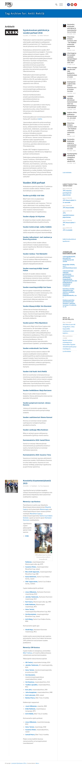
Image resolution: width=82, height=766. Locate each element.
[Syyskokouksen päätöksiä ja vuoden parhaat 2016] (11, 35)
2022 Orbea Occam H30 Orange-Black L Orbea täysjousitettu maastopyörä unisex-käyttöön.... (69, 329)
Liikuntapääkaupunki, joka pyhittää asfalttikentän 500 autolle (69, 259)
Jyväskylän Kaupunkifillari (69, 252)
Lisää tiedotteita (67, 172)
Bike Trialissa (27, 653)
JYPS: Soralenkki (67, 230)
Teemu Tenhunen (44, 35)
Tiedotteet (33, 35)
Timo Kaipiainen (44, 486)
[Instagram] (72, 4)
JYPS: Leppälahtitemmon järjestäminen (68, 215)
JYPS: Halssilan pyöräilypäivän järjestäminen (67, 193)
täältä (40, 119)
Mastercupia (44, 509)
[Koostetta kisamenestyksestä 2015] (11, 486)
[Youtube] (75, 4)
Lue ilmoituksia (67, 351)
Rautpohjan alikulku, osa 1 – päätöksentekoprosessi (70, 266)
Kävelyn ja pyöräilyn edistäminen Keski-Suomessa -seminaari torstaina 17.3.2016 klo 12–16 (69, 303)
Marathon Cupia (35, 514)
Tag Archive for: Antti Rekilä (24, 13)
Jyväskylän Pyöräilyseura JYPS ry (18, 763)
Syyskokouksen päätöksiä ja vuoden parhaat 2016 (36, 31)
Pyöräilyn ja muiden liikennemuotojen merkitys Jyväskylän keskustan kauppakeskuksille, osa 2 (69, 293)
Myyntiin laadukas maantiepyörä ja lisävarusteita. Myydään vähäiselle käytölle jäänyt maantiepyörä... (69, 344)
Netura (37, 763)
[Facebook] (68, 4)
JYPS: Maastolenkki (68, 208)
